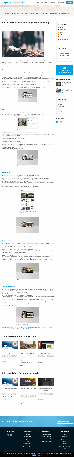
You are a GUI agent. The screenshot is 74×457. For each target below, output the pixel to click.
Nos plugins (44, 2)
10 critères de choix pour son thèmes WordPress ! (21, 328)
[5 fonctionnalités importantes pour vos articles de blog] (28, 345)
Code (38, 13)
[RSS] (61, 122)
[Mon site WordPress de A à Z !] (10, 345)
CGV (65, 448)
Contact (60, 109)
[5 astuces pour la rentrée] (28, 382)
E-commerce (62, 57)
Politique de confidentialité (65, 446)
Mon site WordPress (64, 13)
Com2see (60, 111)
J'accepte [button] (34, 455)
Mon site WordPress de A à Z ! (10, 352)
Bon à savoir (54, 13)
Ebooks (70, 2)
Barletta (5, 109)
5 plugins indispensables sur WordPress (45, 352)
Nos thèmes (52, 2)
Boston (5, 69)
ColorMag (6, 172)
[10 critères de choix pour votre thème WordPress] (58, 84)
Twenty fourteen (9, 286)
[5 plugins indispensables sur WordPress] (46, 345)
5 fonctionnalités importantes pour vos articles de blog (27, 353)
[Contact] (57, 122)
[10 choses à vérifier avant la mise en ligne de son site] (58, 90)
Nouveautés (45, 13)
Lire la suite (4, 362)
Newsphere (6, 240)
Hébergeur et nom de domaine (45, 389)
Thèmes (25, 13)
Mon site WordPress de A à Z (65, 421)
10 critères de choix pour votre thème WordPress (66, 83)
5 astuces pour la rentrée (28, 388)
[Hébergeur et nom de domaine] (46, 382)
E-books (60, 108)
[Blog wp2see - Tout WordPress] (6, 2)
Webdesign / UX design (64, 55)
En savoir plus (39, 455)
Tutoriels (8, 13)
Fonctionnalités (16, 13)
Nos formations (61, 2)
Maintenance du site (63, 58)
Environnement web (16, 28)
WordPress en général (64, 53)
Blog (38, 2)
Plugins (32, 13)
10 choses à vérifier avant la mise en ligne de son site (67, 90)
